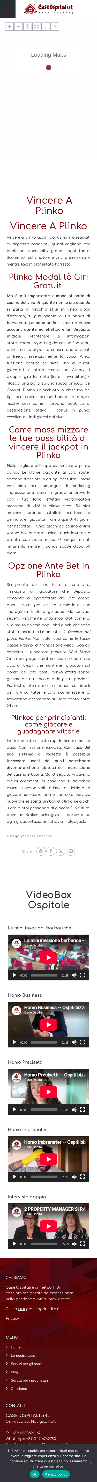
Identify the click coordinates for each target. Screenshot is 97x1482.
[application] (48, 957)
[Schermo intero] (82, 975)
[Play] (14, 975)
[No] (90, 1463)
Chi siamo (19, 1388)
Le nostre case (23, 1355)
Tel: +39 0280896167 (23, 1433)
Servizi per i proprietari (29, 1380)
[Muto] (74, 975)
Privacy (12, 1318)
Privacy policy (56, 1474)
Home (16, 1347)
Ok (34, 1474)
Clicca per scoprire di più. (33, 1309)
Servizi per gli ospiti (26, 1364)
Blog (14, 1372)
